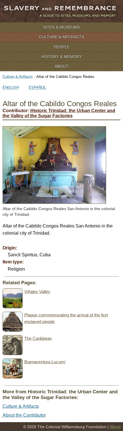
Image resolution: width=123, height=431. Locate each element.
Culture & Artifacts (61, 37)
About (61, 66)
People (62, 47)
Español (37, 87)
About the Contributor (24, 415)
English (11, 87)
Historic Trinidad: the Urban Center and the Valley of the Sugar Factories (59, 113)
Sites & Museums (61, 27)
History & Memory (61, 56)
